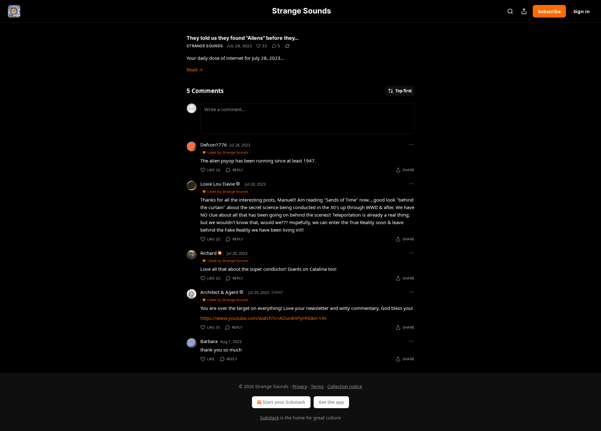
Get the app (331, 402)
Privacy (299, 386)
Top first (403, 91)
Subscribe (549, 11)
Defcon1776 (213, 144)
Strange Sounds (205, 46)
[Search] (510, 11)
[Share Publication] (524, 11)
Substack (269, 418)
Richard (208, 253)
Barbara (209, 341)
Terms (317, 386)
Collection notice (344, 386)
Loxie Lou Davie (217, 184)
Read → (195, 69)
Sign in (581, 11)
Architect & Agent (219, 292)
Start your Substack (284, 402)
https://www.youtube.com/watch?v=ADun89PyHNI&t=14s (263, 318)
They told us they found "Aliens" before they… (243, 38)
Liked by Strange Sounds (228, 152)
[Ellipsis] (411, 145)
